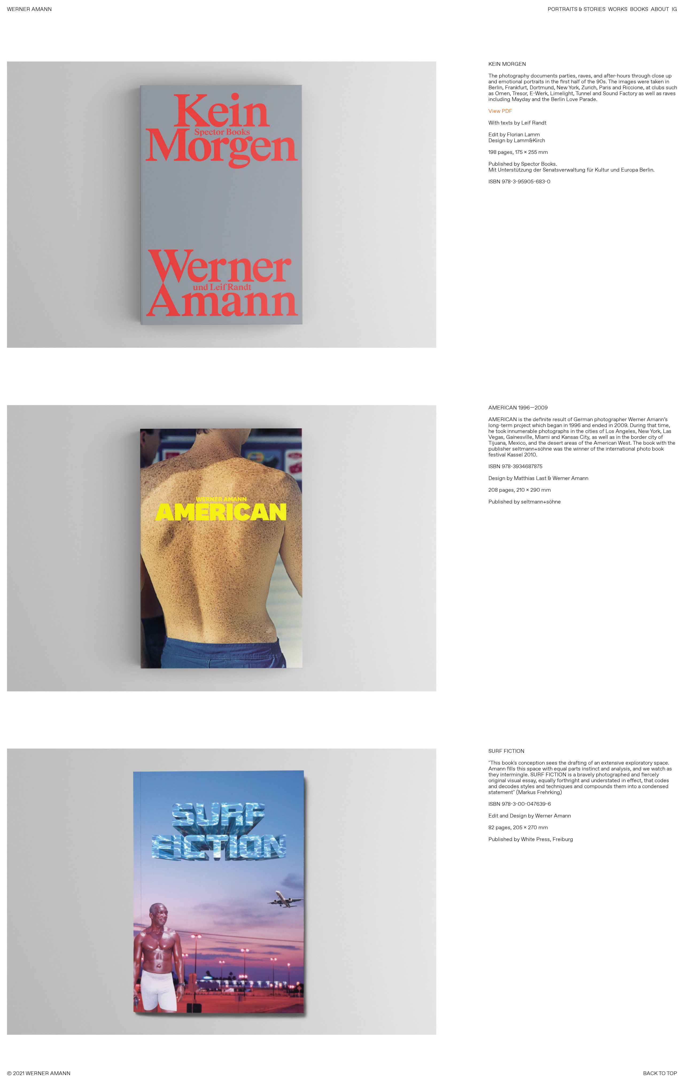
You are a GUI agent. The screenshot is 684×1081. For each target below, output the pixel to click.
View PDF (500, 111)
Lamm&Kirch (529, 140)
